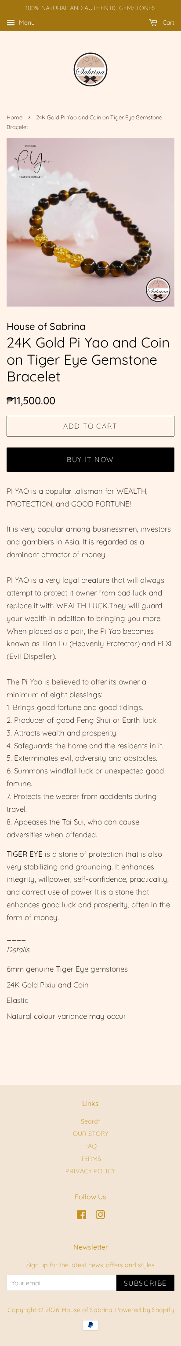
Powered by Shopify (144, 1310)
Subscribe (145, 1283)
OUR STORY (91, 1134)
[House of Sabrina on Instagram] (100, 1216)
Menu (26, 22)
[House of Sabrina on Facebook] (81, 1216)
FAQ (90, 1146)
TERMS (90, 1159)
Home (14, 117)
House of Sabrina (87, 1310)
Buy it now (90, 459)
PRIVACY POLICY (90, 1171)
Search (91, 1121)
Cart (167, 22)
